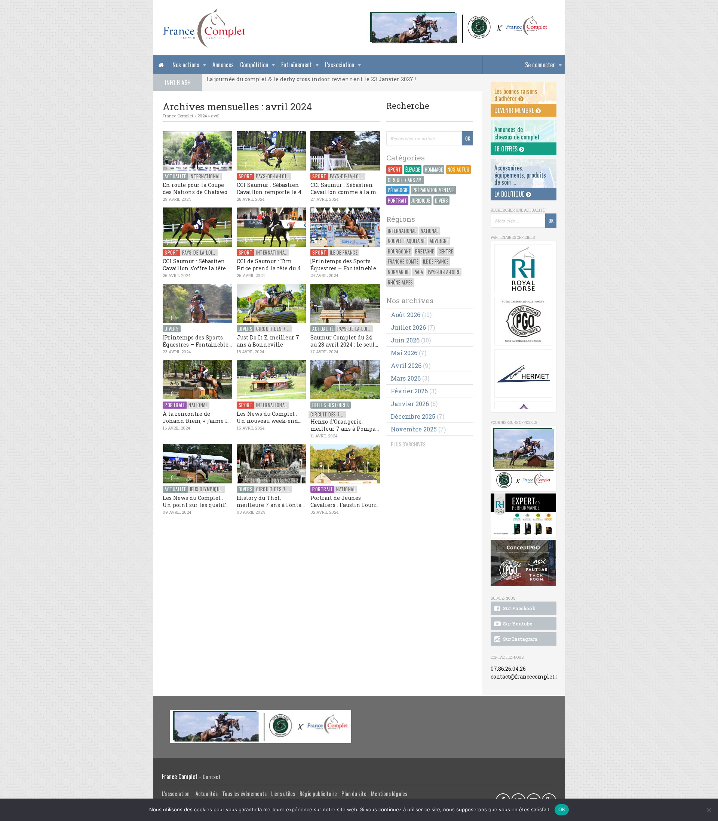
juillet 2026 (408, 327)
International (402, 230)
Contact (212, 777)
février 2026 (409, 391)
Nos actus (458, 169)
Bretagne (424, 251)
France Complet (178, 116)
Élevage (412, 169)
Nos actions (185, 64)
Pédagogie (398, 190)
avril (215, 116)
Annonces (223, 64)
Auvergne (439, 241)
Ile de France (435, 261)
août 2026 (405, 315)
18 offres (506, 148)
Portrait (397, 200)
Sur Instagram (519, 639)
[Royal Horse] (523, 269)
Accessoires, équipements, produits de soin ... (520, 175)
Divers (441, 200)
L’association (339, 64)
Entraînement (296, 64)
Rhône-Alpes (400, 282)
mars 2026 (406, 378)
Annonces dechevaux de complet (517, 133)
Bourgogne (399, 251)
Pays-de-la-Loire (444, 272)
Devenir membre (515, 110)
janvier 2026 (410, 404)
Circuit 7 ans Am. (405, 180)
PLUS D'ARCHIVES (408, 444)
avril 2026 (406, 365)
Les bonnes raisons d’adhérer (515, 95)
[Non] (708, 810)
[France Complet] (204, 28)
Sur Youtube (517, 624)
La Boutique (510, 194)
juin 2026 (405, 340)
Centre (446, 251)
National (429, 230)
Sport (394, 169)
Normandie (398, 272)
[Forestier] (458, 15)
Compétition (254, 64)
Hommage (434, 169)
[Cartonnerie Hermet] (523, 373)
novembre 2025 (414, 429)
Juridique (420, 200)
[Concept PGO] (523, 321)
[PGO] (523, 563)
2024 (202, 116)
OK (561, 809)
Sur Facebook (519, 608)
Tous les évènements (244, 793)
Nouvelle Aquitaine (406, 241)
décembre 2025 (413, 416)
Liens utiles (283, 793)
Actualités (207, 793)
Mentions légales (389, 793)
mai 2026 (404, 353)
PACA (418, 272)
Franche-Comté (403, 261)
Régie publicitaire (318, 793)
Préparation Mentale (433, 190)
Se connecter (540, 64)
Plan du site (353, 793)
